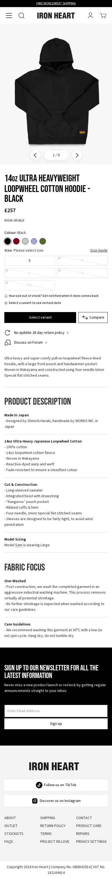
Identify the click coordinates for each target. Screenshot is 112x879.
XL (82, 273)
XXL (29, 285)
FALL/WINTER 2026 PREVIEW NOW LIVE (56, 3)
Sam (18, 545)
